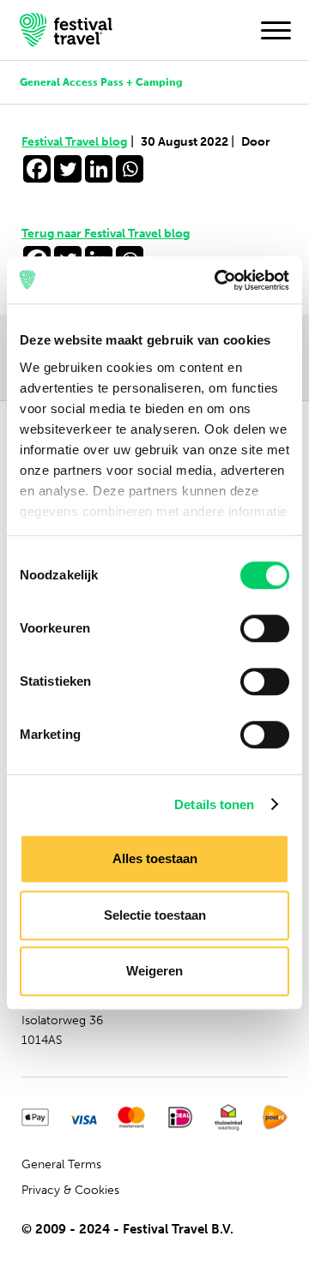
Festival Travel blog (77, 142)
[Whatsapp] (129, 169)
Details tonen (214, 804)
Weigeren (154, 970)
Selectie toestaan (155, 915)
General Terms (61, 1164)
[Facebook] (37, 169)
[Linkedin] (98, 169)
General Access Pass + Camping (101, 81)
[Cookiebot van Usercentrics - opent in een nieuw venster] (218, 280)
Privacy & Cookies (70, 1190)
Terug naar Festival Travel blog (105, 233)
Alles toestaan (154, 858)
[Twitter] (68, 169)
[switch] (264, 628)
